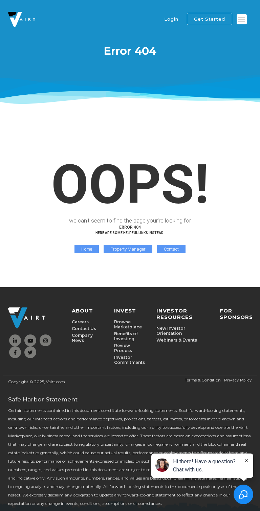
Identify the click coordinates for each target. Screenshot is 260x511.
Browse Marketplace (128, 324)
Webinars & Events (176, 340)
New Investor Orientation (170, 331)
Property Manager (128, 249)
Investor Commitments (129, 360)
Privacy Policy (238, 379)
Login (171, 19)
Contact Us (84, 328)
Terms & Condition (203, 379)
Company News (82, 338)
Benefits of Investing (126, 336)
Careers (80, 321)
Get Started (209, 19)
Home (86, 249)
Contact (171, 249)
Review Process (123, 348)
